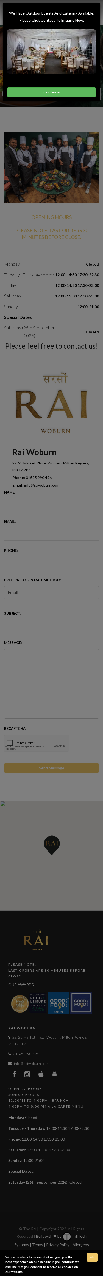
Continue (51, 92)
